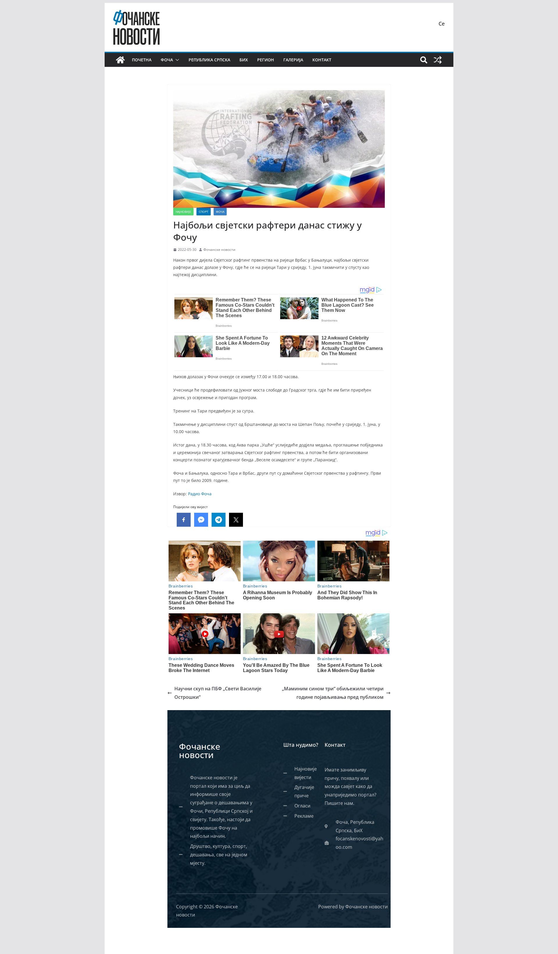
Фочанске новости (219, 249)
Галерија (293, 59)
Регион (265, 59)
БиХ (243, 59)
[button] (176, 60)
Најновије (183, 212)
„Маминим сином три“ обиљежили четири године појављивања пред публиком (333, 692)
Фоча (167, 59)
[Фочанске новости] (120, 60)
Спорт (203, 212)
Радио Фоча (200, 493)
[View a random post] (438, 60)
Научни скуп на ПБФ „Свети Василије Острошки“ (217, 692)
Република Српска (209, 59)
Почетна (141, 59)
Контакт (321, 59)
